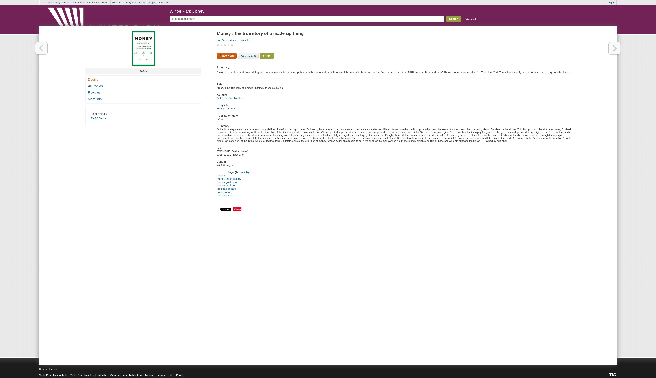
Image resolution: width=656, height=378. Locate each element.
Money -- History (226, 108)
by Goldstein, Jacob (233, 40)
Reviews (94, 92)
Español (53, 369)
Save (238, 209)
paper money (225, 192)
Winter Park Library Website (55, 2)
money (221, 175)
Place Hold (227, 55)
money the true (226, 185)
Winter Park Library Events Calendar (91, 2)
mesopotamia (225, 195)
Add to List (248, 55)
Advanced (470, 19)
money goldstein (227, 182)
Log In (611, 2)
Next (614, 48)
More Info (95, 99)
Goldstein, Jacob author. (230, 98)
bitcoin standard (226, 188)
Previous (41, 48)
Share (267, 55)
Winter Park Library (187, 11)
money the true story (229, 178)
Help (171, 375)
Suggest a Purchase (158, 2)
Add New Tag (243, 172)
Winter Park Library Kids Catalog (128, 2)
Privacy (180, 375)
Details (93, 79)
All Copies (95, 86)
